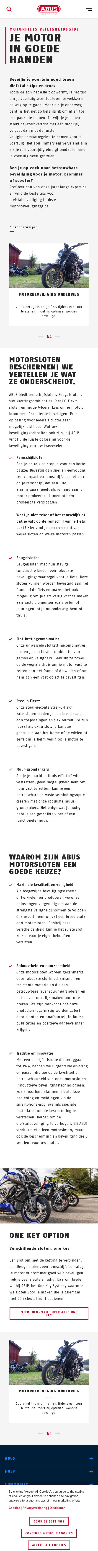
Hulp (10, 1471)
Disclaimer (57, 1508)
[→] (57, 337)
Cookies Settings (49, 1521)
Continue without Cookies (49, 1533)
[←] (40, 337)
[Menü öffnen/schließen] (88, 9)
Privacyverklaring (35, 1508)
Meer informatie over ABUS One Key (49, 1313)
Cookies (14, 1508)
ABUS (10, 1458)
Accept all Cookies (49, 1545)
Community (16, 1484)
